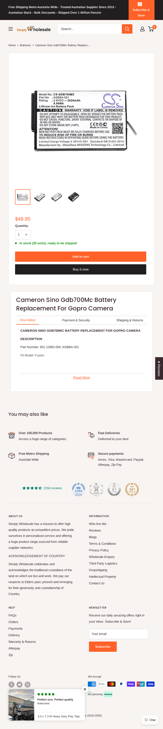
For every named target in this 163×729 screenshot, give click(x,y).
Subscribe (102, 646)
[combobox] (90, 29)
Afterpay (14, 648)
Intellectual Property (102, 576)
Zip (10, 655)
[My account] (142, 29)
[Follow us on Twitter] (19, 685)
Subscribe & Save (141, 12)
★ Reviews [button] (159, 368)
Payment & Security (76, 320)
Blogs (93, 537)
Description (27, 320)
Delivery (14, 635)
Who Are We (97, 524)
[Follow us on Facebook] (11, 685)
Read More (81, 377)
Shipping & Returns (130, 320)
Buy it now (81, 269)
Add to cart (80, 256)
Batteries (25, 45)
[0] (151, 28)
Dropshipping (98, 570)
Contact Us (97, 583)
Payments (15, 628)
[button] (85, 689)
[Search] (127, 29)
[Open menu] (10, 29)
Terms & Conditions (102, 543)
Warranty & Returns (22, 641)
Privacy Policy (99, 550)
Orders (13, 622)
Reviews (95, 530)
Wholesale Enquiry (102, 557)
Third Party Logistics (103, 563)
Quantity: (22, 225)
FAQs (12, 615)
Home (12, 45)
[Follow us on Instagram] (28, 685)
